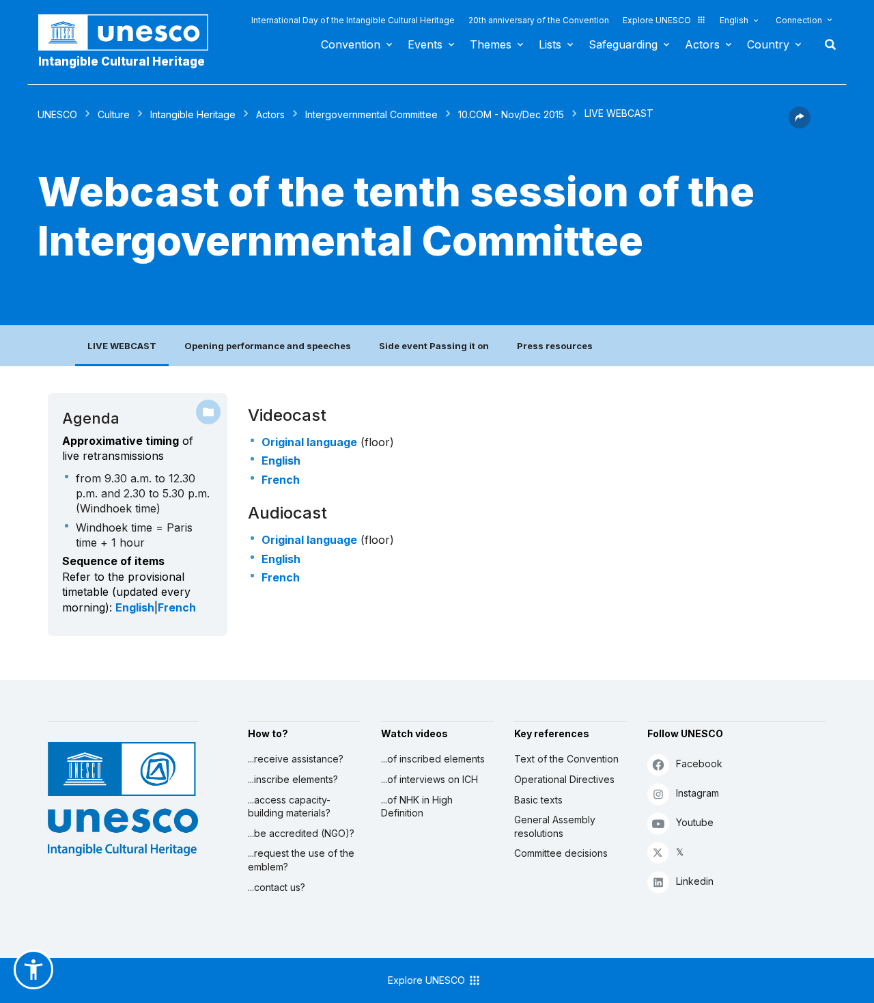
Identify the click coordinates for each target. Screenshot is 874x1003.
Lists (550, 44)
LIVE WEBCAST (121, 345)
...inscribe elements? (293, 779)
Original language (309, 442)
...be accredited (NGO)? (301, 833)
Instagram (697, 793)
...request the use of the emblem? (301, 860)
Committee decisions (561, 853)
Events (425, 44)
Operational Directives (564, 779)
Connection (799, 20)
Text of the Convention (566, 759)
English (734, 20)
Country (768, 44)
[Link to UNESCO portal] (130, 32)
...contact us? (276, 887)
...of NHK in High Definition (417, 806)
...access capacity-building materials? (289, 806)
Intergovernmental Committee (371, 114)
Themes (490, 44)
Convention (350, 44)
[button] (799, 124)
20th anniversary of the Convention (538, 20)
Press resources (555, 345)
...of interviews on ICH (429, 779)
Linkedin (695, 881)
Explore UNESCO (657, 20)
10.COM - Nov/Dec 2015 (511, 114)
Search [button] (826, 44)
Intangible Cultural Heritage (121, 61)
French (177, 607)
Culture (114, 114)
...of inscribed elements (433, 759)
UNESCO (57, 114)
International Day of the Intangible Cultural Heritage (353, 20)
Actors (702, 44)
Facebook (699, 763)
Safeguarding (623, 44)
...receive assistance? (295, 759)
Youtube (695, 822)
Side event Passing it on (434, 345)
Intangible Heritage (193, 114)
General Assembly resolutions (554, 826)
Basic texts (538, 800)
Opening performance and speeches (267, 345)
